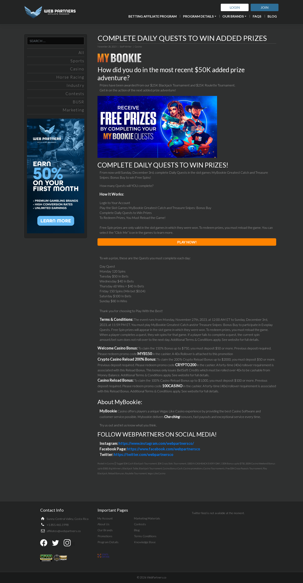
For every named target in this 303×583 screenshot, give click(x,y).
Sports (77, 60)
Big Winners (115, 468)
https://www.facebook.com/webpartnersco (163, 449)
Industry (75, 85)
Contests (75, 93)
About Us (103, 524)
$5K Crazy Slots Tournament (172, 463)
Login (235, 7)
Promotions (104, 536)
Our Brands (233, 16)
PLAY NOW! (187, 242)
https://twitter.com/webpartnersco (143, 454)
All (81, 52)
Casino (77, 68)
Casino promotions (193, 468)
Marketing (73, 109)
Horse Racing (70, 77)
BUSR (78, 101)
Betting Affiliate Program (152, 16)
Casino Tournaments (214, 468)
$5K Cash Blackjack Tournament (140, 463)
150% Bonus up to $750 (233, 463)
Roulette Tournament (136, 473)
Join (265, 7)
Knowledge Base (145, 542)
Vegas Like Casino (156, 473)
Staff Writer (126, 46)
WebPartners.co (156, 577)
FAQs (257, 16)
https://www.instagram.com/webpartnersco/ (156, 443)
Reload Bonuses (116, 473)
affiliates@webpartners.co (64, 531)
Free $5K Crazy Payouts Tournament (243, 468)
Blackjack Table (130, 468)
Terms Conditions (145, 536)
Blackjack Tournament (150, 468)
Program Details (198, 16)
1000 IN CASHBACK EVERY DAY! (203, 463)
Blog (272, 16)
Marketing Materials (147, 518)
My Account (105, 518)
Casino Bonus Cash (173, 468)
